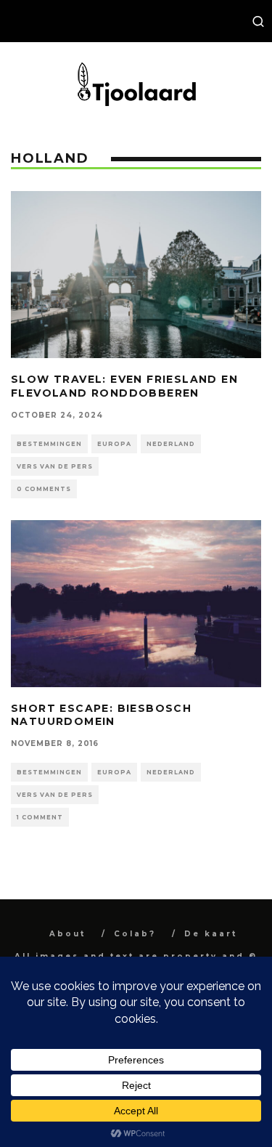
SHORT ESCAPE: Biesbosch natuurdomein (101, 715)
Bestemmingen (49, 443)
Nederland (171, 443)
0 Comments (44, 489)
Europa (114, 443)
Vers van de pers (55, 466)
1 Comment (40, 817)
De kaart (210, 934)
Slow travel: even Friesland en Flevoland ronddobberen (124, 386)
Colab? (135, 934)
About (67, 934)
